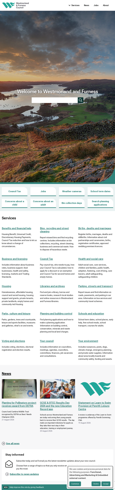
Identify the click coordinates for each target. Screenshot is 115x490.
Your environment (88, 341)
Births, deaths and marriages (94, 228)
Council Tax (14, 191)
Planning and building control (56, 313)
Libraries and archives (52, 286)
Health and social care (90, 259)
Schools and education (91, 313)
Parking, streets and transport (95, 286)
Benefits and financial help (16, 228)
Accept (105, 484)
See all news (12, 443)
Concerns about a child (14, 203)
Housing (6, 286)
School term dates (100, 191)
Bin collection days (72, 203)
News (86, 5)
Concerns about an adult (43, 203)
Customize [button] (75, 484)
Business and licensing (14, 259)
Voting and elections (13, 341)
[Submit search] (80, 100)
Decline (96, 484)
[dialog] (90, 477)
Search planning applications (100, 203)
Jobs (96, 5)
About (106, 5)
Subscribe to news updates (24, 474)
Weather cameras (71, 191)
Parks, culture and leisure (16, 313)
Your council (47, 341)
